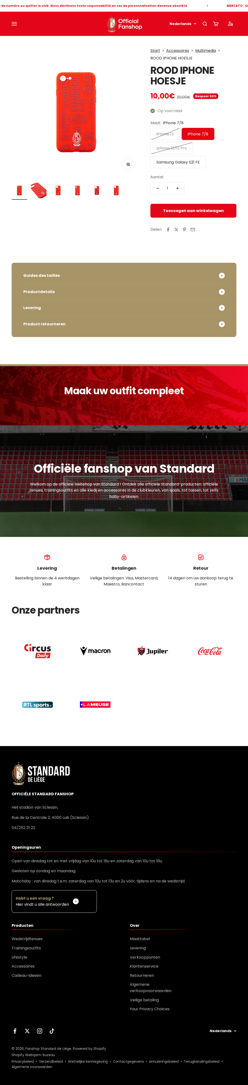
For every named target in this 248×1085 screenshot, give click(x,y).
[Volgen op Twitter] (27, 1031)
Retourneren (142, 975)
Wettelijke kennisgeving (88, 1061)
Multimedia (205, 50)
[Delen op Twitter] (176, 229)
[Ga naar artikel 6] (116, 191)
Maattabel (140, 939)
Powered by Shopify (89, 1048)
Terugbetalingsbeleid (201, 1061)
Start (155, 50)
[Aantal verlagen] (158, 188)
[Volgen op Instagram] (39, 1031)
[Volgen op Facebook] (15, 1031)
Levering (138, 948)
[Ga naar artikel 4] (77, 191)
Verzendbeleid (51, 1061)
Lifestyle (19, 957)
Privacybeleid (23, 1061)
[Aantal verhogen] (177, 188)
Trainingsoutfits (26, 948)
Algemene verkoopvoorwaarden (150, 988)
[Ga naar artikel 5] (97, 191)
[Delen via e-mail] (193, 229)
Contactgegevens (128, 1061)
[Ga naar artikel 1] (19, 191)
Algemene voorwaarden (32, 1066)
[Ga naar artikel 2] (38, 191)
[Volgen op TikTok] (52, 1031)
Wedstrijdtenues (27, 939)
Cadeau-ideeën (26, 975)
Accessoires (177, 50)
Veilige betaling (144, 1000)
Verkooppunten (145, 957)
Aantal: (157, 177)
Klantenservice (144, 966)
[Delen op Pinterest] (184, 229)
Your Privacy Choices (150, 1009)
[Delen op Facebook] (168, 229)
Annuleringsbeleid (164, 1061)
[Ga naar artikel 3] (58, 191)
